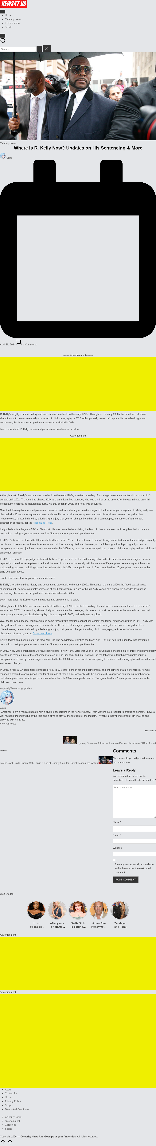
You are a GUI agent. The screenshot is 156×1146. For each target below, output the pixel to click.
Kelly (7, 688)
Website (117, 847)
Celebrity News (8, 143)
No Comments (29, 344)
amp (2, 688)
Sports (8, 1128)
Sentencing (16, 688)
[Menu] (2, 12)
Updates (27, 688)
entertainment (12, 1121)
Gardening (10, 1124)
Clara (3, 707)
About (8, 1089)
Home (8, 1097)
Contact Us (11, 1093)
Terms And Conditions (17, 1109)
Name (117, 822)
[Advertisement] (78, 384)
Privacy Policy (13, 1101)
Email (117, 835)
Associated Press (42, 522)
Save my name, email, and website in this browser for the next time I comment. (134, 868)
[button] (39, 49)
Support (9, 1105)
